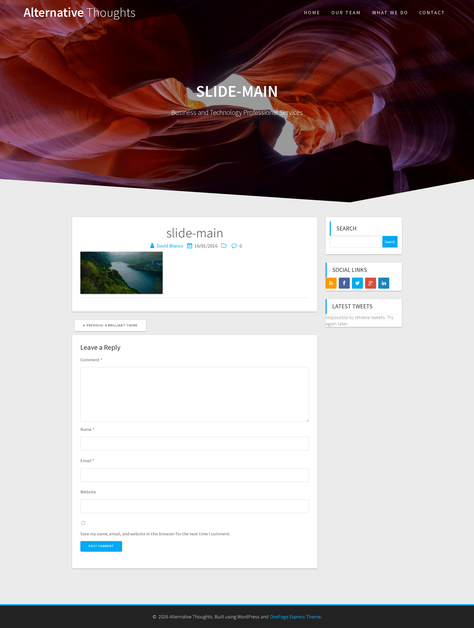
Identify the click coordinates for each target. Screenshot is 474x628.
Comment (91, 359)
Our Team (346, 12)
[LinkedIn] (383, 283)
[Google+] (370, 283)
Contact (432, 12)
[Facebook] (344, 283)
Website (88, 492)
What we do (390, 12)
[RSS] (331, 283)
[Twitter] (357, 283)
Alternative (80, 12)
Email (87, 460)
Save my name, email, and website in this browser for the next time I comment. (155, 533)
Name (87, 429)
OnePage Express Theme (295, 616)
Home (312, 12)
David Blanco (170, 246)
